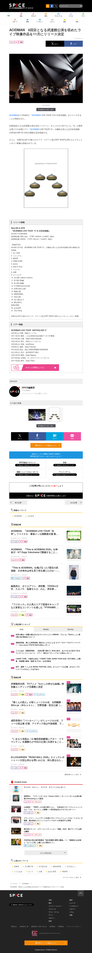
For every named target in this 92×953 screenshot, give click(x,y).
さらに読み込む (46, 853)
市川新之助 (43, 866)
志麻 (40, 871)
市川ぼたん (71, 866)
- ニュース (72, 903)
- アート (50, 915)
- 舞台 (50, 903)
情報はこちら (38, 367)
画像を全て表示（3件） (47, 109)
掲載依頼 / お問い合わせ (39, 926)
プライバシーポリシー (74, 926)
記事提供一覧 (24, 926)
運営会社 (14, 926)
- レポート (72, 909)
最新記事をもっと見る (72, 774)
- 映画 (50, 921)
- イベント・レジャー (55, 906)
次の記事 (73, 502)
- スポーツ (51, 918)
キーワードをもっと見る (71, 877)
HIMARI (65, 871)
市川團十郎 (29, 866)
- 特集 (70, 915)
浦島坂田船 (57, 866)
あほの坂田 (52, 871)
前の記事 (18, 502)
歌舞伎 (16, 866)
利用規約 (61, 926)
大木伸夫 (30, 516)
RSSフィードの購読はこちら (47, 445)
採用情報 (52, 926)
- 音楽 (50, 900)
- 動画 (70, 900)
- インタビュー (73, 906)
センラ (30, 871)
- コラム (71, 912)
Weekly (46, 629)
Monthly (71, 629)
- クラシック (52, 909)
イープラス (13, 883)
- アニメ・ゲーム (53, 912)
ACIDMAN (13, 115)
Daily (21, 629)
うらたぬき (18, 871)
